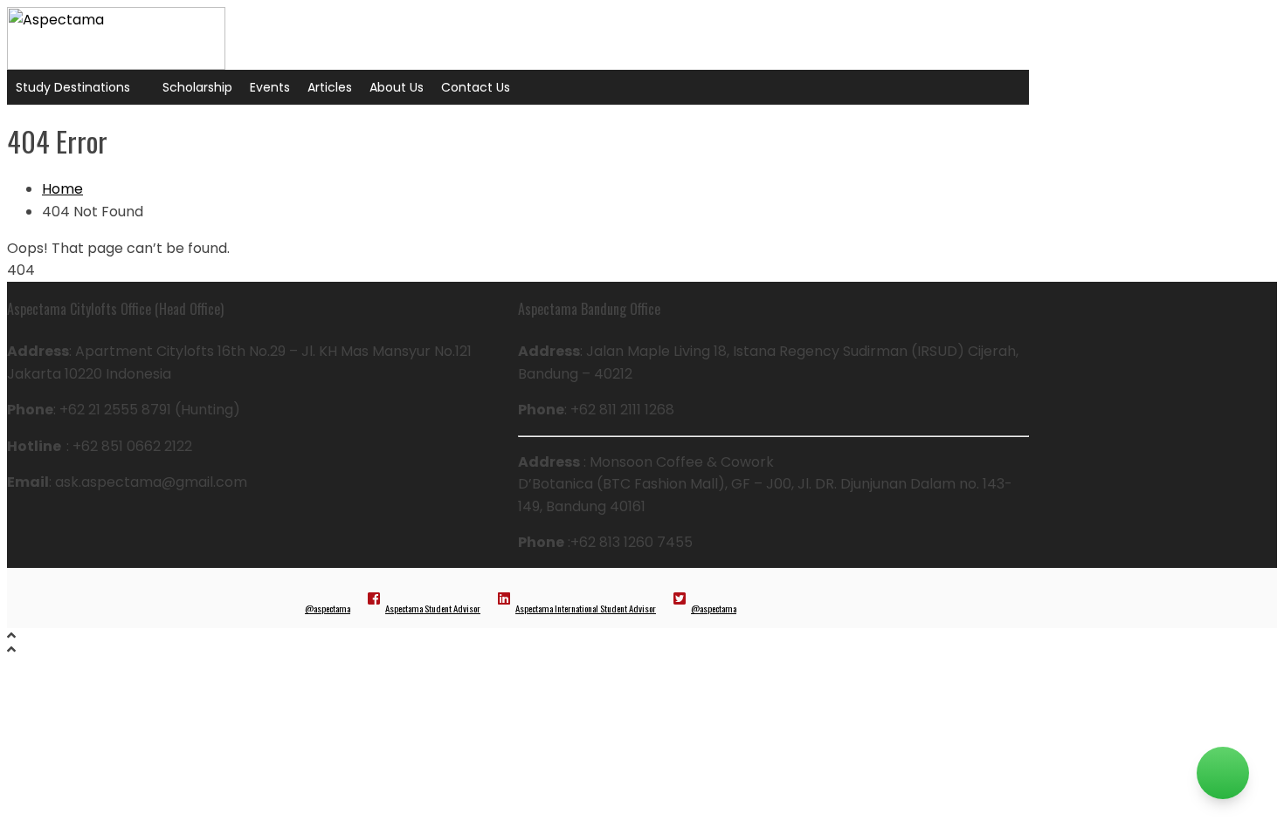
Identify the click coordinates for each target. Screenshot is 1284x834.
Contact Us (475, 87)
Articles (329, 87)
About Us (396, 87)
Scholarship (197, 87)
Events (270, 87)
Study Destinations (73, 87)
